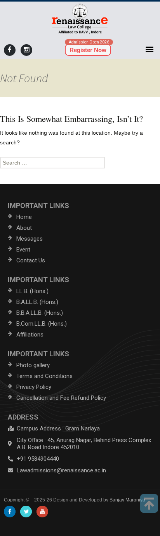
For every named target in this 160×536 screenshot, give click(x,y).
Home (24, 216)
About (24, 227)
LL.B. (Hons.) (32, 291)
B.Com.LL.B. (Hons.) (41, 323)
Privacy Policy (33, 386)
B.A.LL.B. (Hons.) (37, 301)
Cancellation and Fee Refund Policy (61, 397)
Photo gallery (33, 365)
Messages (29, 238)
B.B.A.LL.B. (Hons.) (39, 312)
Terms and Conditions (44, 376)
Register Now (88, 50)
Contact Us (30, 260)
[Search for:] (80, 162)
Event (23, 249)
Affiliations (29, 334)
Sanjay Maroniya (127, 500)
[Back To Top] (149, 503)
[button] (149, 48)
